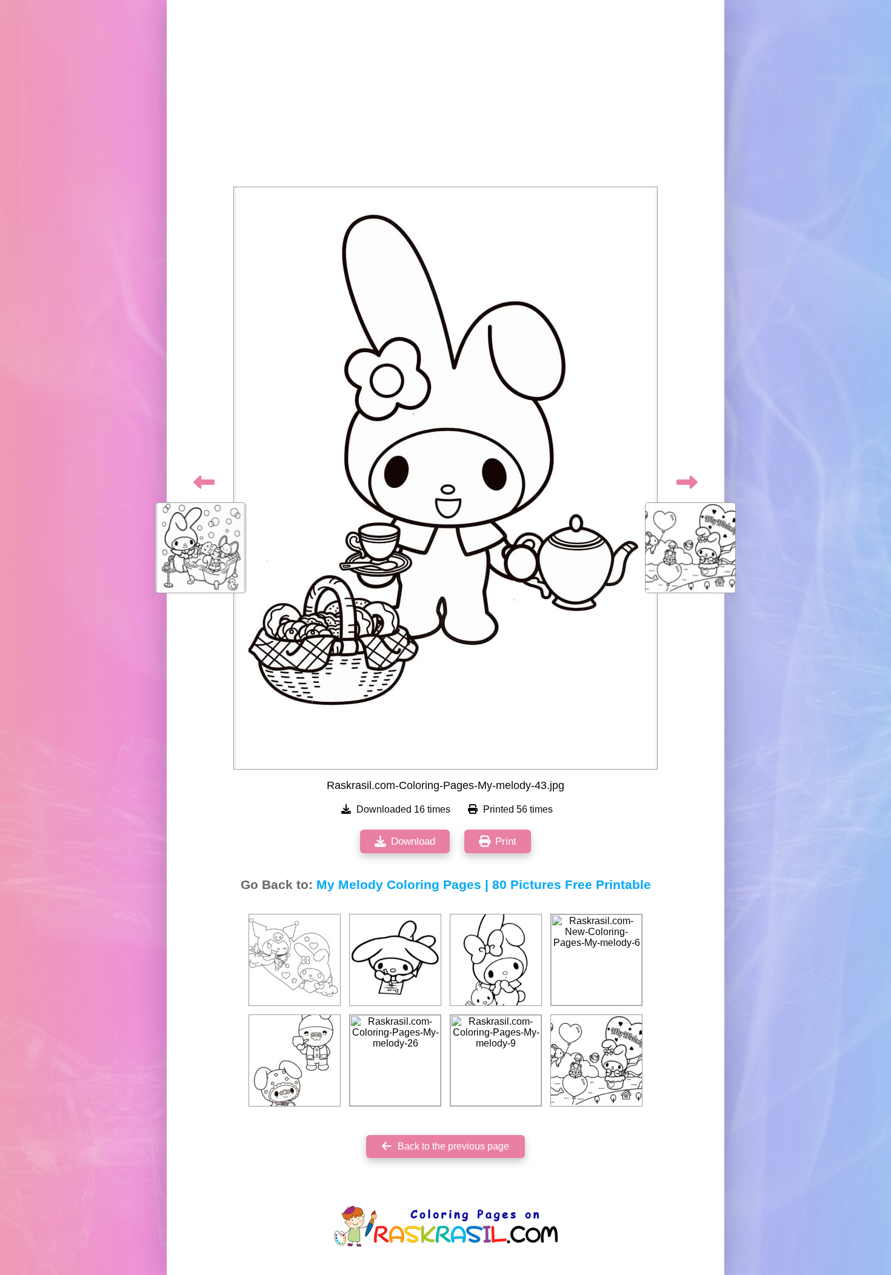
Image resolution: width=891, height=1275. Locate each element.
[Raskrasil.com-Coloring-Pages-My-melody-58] (295, 1060)
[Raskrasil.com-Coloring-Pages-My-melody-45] (596, 1060)
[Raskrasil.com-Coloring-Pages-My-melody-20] (295, 960)
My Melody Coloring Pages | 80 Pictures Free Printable (483, 884)
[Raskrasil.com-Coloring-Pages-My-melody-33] (496, 960)
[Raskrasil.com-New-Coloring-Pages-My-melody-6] (596, 960)
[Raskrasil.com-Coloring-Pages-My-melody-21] (395, 960)
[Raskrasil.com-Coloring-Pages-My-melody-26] (395, 1060)
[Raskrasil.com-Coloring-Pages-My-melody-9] (496, 1060)
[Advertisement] (445, 97)
